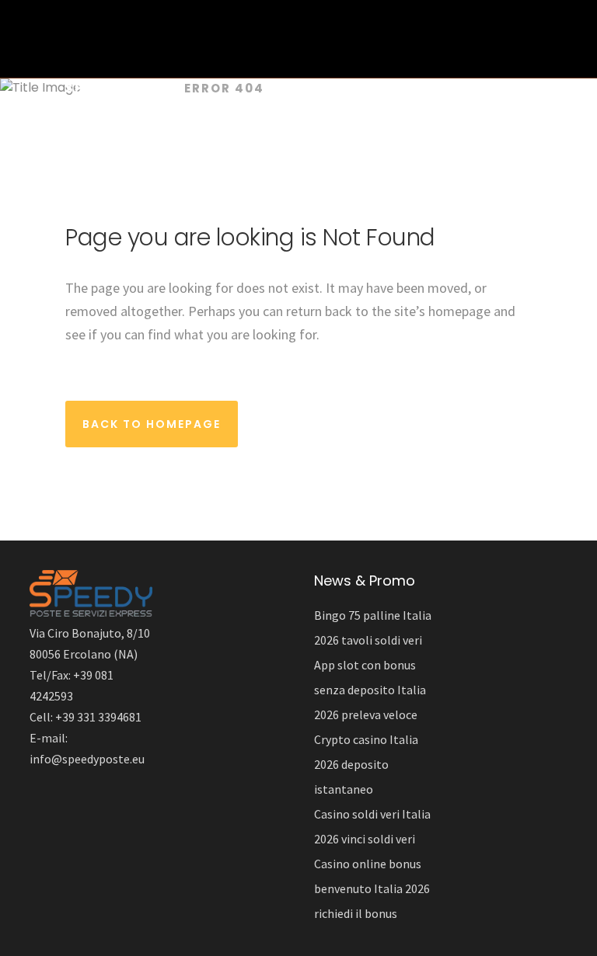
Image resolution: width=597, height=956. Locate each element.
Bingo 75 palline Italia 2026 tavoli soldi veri (372, 627)
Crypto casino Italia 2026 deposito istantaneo (366, 764)
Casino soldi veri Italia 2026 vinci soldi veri (372, 826)
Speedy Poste (117, 88)
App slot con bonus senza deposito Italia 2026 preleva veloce (370, 689)
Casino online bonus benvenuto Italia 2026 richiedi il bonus (372, 888)
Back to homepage (151, 424)
